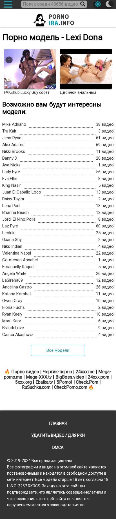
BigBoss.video (69, 377)
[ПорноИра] (58, 18)
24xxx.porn (98, 377)
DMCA (58, 447)
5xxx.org (23, 382)
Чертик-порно (57, 371)
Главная (58, 423)
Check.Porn (87, 382)
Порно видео (25, 371)
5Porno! (64, 382)
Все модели (57, 350)
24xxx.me (85, 371)
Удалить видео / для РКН (58, 435)
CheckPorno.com (70, 387)
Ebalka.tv (44, 382)
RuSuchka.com (36, 387)
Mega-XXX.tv (39, 377)
